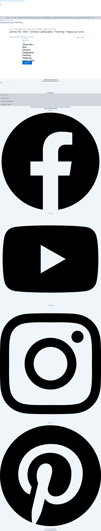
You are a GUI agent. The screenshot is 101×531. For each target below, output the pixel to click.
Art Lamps (13, 17)
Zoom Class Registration (7, 101)
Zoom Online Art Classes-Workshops (62, 17)
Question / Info (5, 98)
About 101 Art (4, 95)
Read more (27, 62)
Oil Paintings (30, 17)
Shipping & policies (6, 104)
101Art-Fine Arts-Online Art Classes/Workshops (12, 1)
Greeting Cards (22, 17)
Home (7, 17)
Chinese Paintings (47, 17)
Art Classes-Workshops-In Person (82, 17)
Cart (93, 17)
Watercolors (38, 17)
